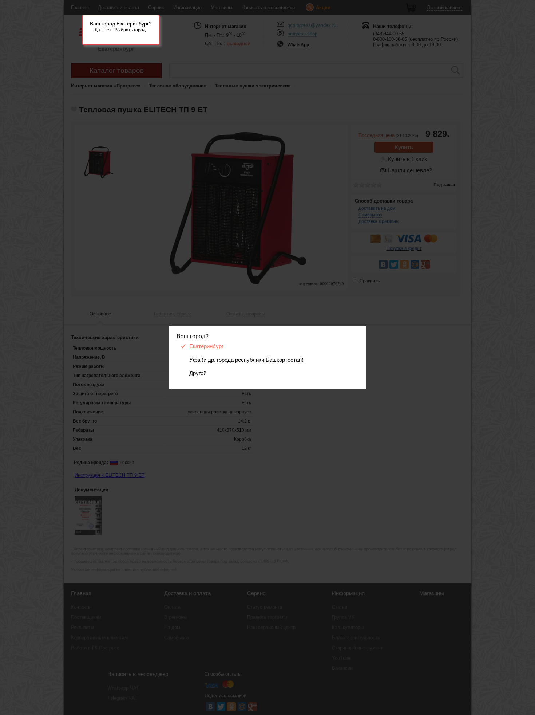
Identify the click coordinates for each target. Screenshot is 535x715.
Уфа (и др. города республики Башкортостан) (246, 360)
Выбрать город (130, 29)
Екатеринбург (206, 346)
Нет (107, 29)
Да (97, 29)
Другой (197, 373)
